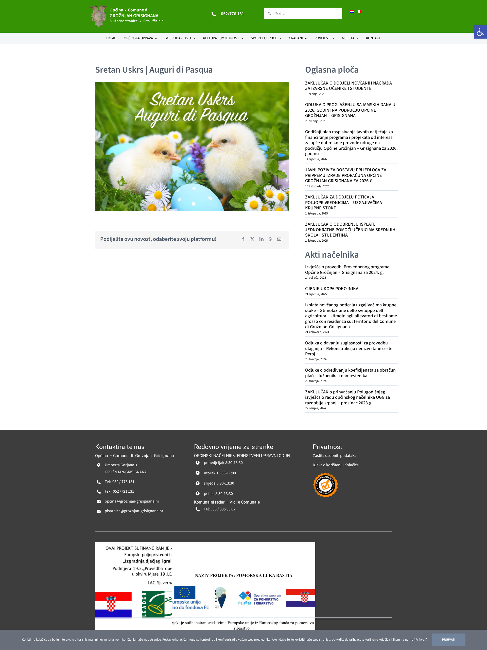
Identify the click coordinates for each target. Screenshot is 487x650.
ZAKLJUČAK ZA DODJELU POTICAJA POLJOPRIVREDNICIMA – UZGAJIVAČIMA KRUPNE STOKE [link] (343, 202)
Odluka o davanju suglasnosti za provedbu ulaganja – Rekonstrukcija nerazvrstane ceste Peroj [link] (348, 348)
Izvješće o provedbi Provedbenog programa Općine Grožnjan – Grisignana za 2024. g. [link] (347, 269)
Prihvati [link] (448, 639)
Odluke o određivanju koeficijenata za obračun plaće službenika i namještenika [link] (350, 373)
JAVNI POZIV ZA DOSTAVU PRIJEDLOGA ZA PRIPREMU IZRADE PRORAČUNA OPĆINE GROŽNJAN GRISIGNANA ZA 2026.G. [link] (345, 175)
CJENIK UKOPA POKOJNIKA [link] (331, 289)
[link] (480, 32)
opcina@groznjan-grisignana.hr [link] (132, 501)
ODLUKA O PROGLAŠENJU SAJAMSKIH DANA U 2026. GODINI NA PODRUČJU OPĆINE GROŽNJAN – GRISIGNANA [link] (350, 110)
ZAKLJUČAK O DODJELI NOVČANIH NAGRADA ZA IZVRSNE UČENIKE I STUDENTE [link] (348, 86)
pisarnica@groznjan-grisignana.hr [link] (134, 511)
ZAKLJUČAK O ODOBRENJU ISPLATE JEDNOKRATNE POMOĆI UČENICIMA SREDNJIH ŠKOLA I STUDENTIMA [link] (350, 229)
